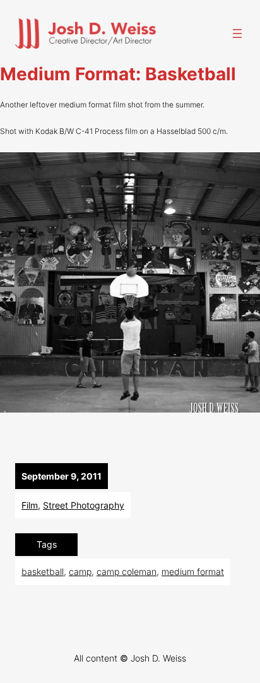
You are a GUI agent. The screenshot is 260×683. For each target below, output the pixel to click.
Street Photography (83, 505)
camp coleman (127, 571)
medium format (193, 571)
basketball (42, 571)
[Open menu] (237, 33)
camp (80, 571)
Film (29, 505)
